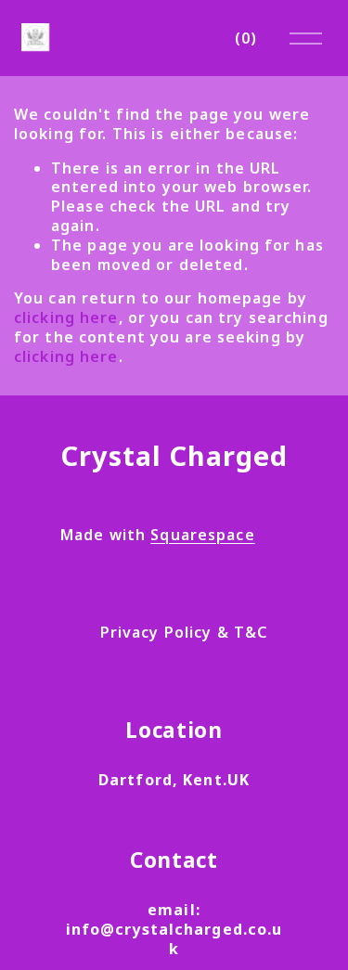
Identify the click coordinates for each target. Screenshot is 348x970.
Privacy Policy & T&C (183, 632)
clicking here (66, 317)
